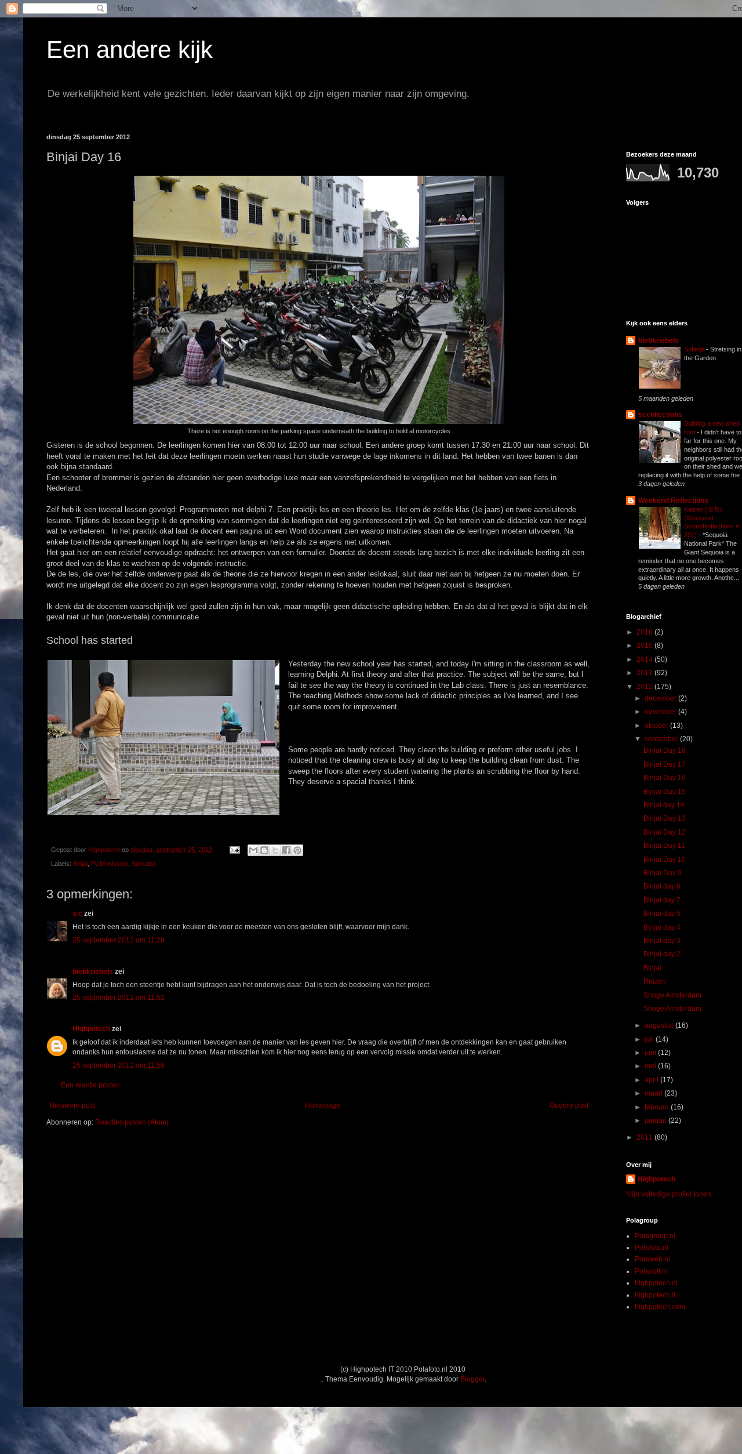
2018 (645, 632)
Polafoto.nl (651, 1247)
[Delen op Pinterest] (297, 850)
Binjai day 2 (662, 954)
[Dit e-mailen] (253, 850)
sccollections (660, 415)
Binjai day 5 (662, 913)
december (661, 698)
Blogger (472, 1379)
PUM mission (109, 863)
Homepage (322, 1105)
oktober (657, 725)
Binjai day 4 (662, 927)
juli (650, 1039)
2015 (645, 645)
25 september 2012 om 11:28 (118, 940)
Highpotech (91, 1029)
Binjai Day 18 (664, 750)
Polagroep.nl (655, 1236)
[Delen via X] (275, 850)
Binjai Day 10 (664, 859)
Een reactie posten (90, 1085)
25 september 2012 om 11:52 (118, 997)
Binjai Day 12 (664, 832)
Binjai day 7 (662, 900)
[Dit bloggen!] (264, 850)
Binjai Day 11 (664, 846)
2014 (645, 659)
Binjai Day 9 (662, 873)
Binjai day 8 (662, 886)
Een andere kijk (129, 49)
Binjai (80, 863)
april (652, 1080)
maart (654, 1093)
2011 (645, 1137)
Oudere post (569, 1105)
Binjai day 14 (664, 805)
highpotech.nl (656, 1283)
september (662, 739)
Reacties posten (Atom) (132, 1122)
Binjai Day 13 (664, 818)
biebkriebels (92, 971)
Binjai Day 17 (664, 764)
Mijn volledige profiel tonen (668, 1194)
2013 (645, 673)
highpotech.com (660, 1307)
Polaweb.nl (652, 1259)
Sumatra (143, 863)
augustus (660, 1025)
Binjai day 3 (662, 941)
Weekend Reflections (673, 500)
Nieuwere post (72, 1105)
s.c (77, 913)
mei (651, 1066)
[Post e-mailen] (234, 849)
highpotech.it (655, 1295)
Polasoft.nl (651, 1271)
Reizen (654, 981)
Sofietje (695, 349)
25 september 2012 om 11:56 (118, 1065)
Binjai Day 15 (664, 792)
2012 (645, 687)
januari (656, 1120)
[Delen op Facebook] (286, 850)
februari (658, 1107)
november (661, 712)
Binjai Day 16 (664, 778)
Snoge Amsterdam (672, 995)
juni (651, 1053)
